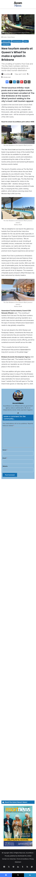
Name (5, 450)
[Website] (18, 413)
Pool (32, 152)
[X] (10, 81)
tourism (5, 273)
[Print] (29, 81)
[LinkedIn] (14, 81)
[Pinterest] (21, 81)
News (26, 41)
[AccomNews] (18, 4)
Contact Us (5, 859)
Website (5, 466)
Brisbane (4, 176)
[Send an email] (11, 74)
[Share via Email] (25, 81)
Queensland (24, 349)
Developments (17, 41)
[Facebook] (7, 81)
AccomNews (7, 74)
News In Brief (6, 41)
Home (5, 37)
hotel (14, 149)
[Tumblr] (18, 81)
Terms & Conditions (23, 859)
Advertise (13, 859)
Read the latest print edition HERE (17, 122)
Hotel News (11, 37)
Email (5, 458)
